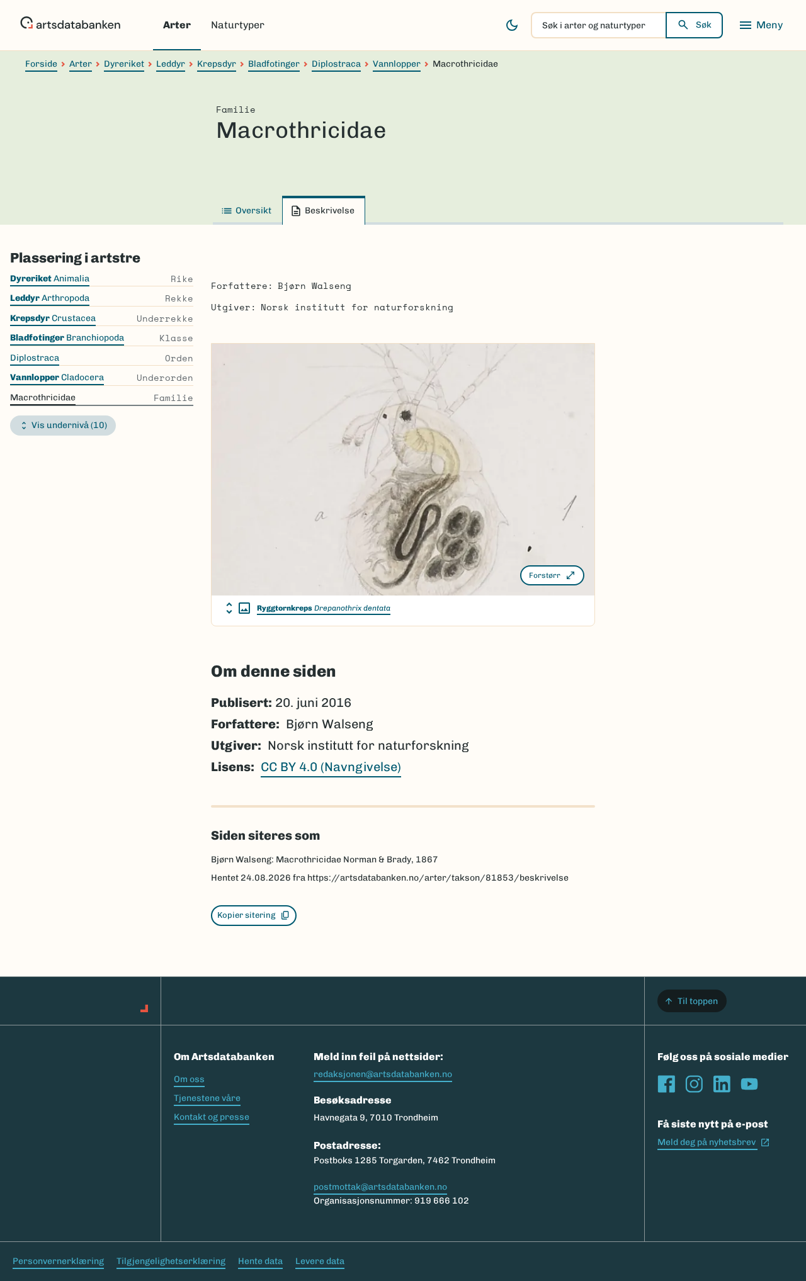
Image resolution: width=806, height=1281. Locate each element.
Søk (704, 25)
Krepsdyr (216, 64)
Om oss (189, 1079)
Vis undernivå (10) (69, 425)
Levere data (319, 1261)
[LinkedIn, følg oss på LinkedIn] (721, 1084)
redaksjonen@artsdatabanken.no (383, 1074)
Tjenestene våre (207, 1098)
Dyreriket (124, 64)
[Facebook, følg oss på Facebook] (666, 1084)
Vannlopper (397, 64)
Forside (41, 64)
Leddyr (170, 64)
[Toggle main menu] (760, 25)
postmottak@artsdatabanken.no (380, 1187)
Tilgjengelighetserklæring (170, 1261)
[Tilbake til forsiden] (70, 25)
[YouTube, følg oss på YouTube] (749, 1084)
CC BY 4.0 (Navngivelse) (331, 766)
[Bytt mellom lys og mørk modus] (512, 25)
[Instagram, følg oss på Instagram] (694, 1084)
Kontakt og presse (211, 1117)
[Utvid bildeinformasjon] (238, 608)
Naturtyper (237, 25)
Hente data (260, 1261)
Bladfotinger (274, 64)
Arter (177, 25)
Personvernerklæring (58, 1261)
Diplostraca (336, 64)
